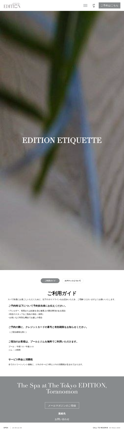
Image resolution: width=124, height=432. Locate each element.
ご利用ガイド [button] (50, 281)
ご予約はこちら (109, 5)
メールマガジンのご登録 (62, 405)
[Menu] (85, 5)
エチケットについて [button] (73, 281)
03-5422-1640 (114, 428)
